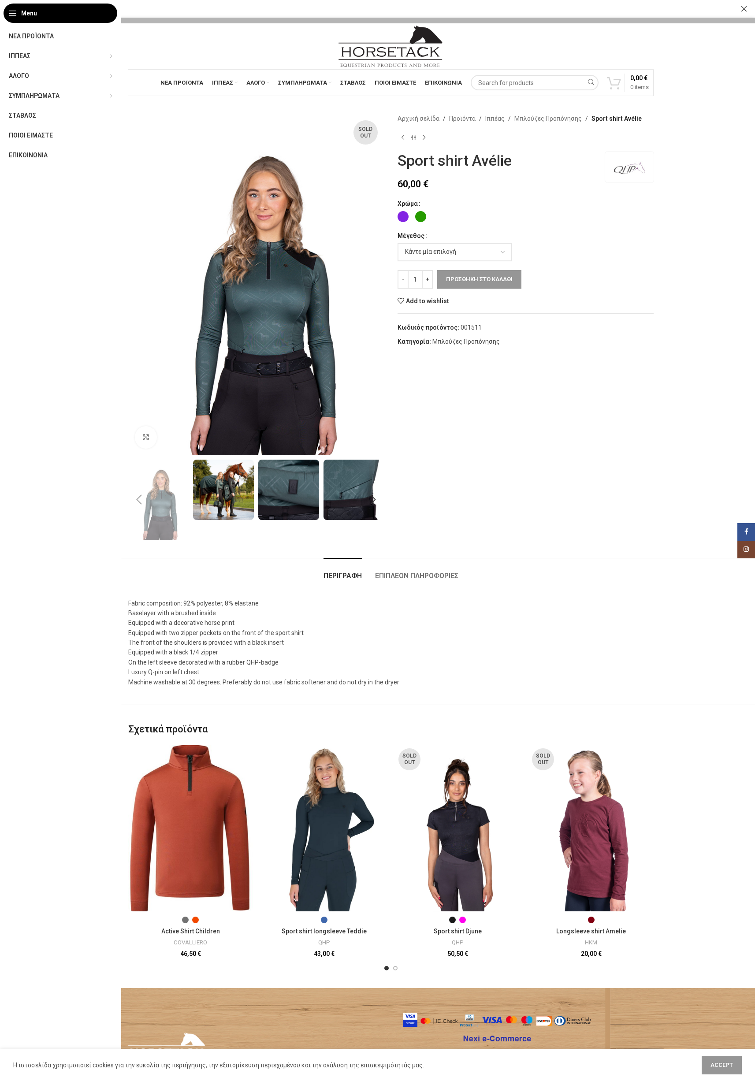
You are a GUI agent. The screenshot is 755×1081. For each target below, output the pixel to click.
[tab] (343, 571)
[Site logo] (390, 45)
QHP (324, 942)
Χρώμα (408, 203)
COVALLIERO (190, 942)
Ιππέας (495, 118)
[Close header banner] (744, 9)
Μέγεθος (411, 235)
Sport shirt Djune (458, 931)
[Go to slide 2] (395, 968)
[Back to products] (413, 137)
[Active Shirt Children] (190, 828)
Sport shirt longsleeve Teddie (324, 931)
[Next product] (424, 137)
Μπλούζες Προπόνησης (548, 118)
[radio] (403, 216)
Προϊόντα (462, 118)
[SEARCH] (591, 82)
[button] (139, 500)
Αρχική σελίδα (418, 118)
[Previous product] (403, 137)
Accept (721, 1065)
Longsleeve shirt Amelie (591, 931)
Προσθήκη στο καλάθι (479, 279)
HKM (591, 942)
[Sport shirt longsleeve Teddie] (324, 828)
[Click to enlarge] (146, 437)
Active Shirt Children (190, 931)
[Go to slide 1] (386, 968)
